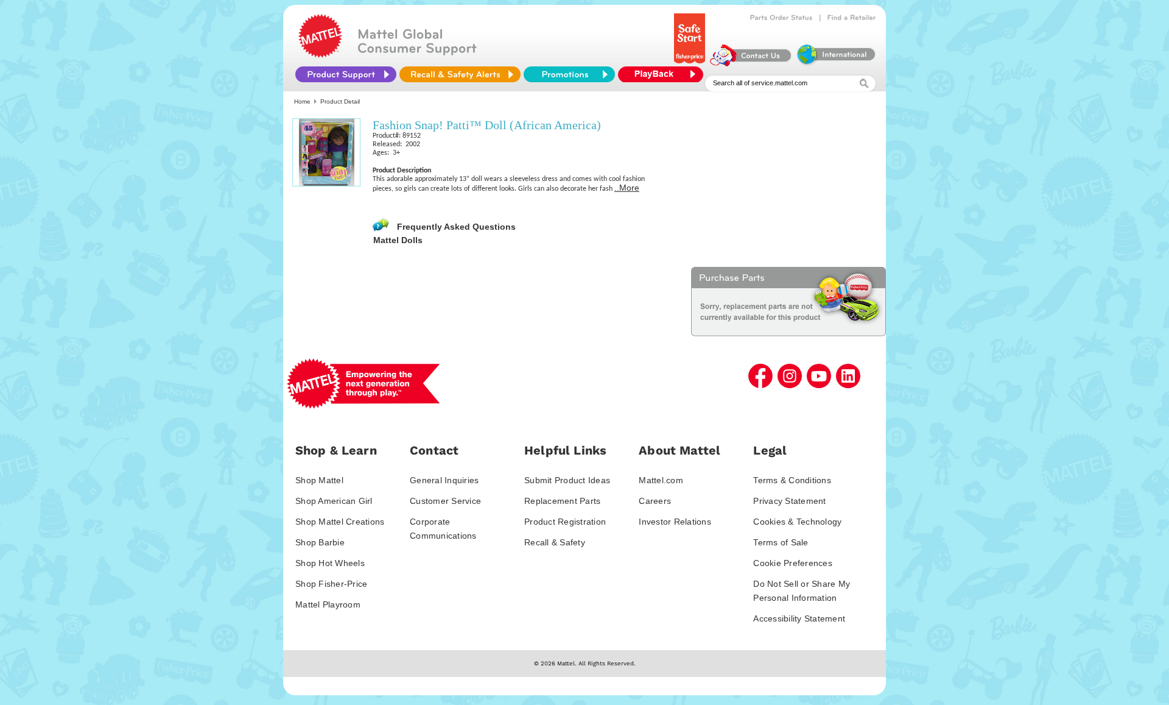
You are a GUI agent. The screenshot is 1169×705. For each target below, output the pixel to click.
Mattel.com (661, 480)
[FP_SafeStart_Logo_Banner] (690, 63)
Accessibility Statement (799, 618)
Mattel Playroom (327, 604)
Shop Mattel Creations (339, 521)
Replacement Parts (562, 501)
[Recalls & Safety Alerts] (460, 74)
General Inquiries (444, 480)
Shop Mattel (319, 480)
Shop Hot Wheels (330, 563)
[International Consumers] (835, 63)
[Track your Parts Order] (781, 17)
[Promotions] (569, 74)
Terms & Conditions (792, 480)
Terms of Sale (780, 542)
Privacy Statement (789, 501)
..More (626, 188)
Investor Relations (675, 521)
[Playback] (663, 74)
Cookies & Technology (797, 521)
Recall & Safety (554, 542)
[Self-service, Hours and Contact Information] (751, 63)
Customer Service (445, 501)
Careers (655, 501)
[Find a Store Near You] (851, 17)
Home (302, 101)
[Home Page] (320, 55)
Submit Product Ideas (567, 480)
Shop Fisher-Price (331, 584)
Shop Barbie (320, 542)
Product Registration (565, 521)
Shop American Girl (334, 501)
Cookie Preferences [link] (792, 563)
